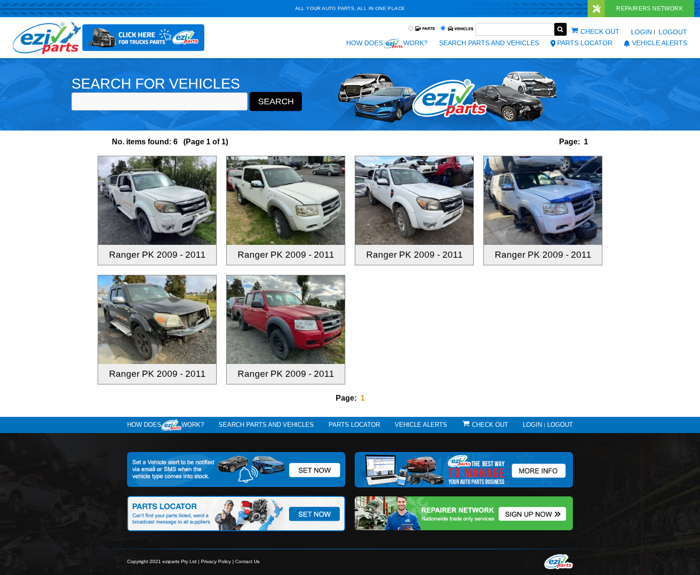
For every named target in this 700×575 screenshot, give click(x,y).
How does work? (386, 43)
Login (641, 32)
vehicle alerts (659, 43)
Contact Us (247, 561)
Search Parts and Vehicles (489, 43)
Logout (673, 32)
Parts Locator (584, 43)
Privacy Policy (216, 561)
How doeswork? (165, 424)
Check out (600, 31)
